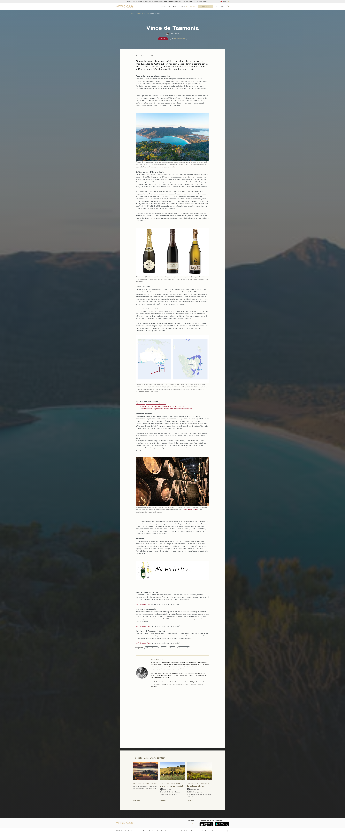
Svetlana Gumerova (145, 512)
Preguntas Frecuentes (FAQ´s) (220, 831)
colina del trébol (185, 647)
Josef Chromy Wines (190, 510)
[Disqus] (172, 716)
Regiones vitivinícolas (142, 13)
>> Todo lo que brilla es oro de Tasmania (151, 404)
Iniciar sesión (220, 6)
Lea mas (136, 801)
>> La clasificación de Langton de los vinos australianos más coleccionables (164, 409)
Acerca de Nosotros (148, 831)
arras (173, 647)
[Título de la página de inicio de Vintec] (124, 6)
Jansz (164, 647)
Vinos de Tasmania (152, 647)
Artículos (132, 13)
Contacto (160, 831)
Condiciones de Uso (171, 831)
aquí (192, 1)
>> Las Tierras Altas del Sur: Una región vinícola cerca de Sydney (160, 406)
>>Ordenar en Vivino (143, 604)
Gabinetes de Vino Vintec (202, 831)
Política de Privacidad (186, 831)
